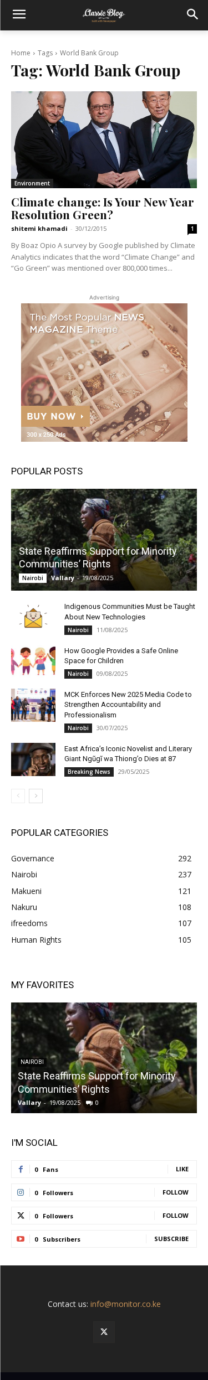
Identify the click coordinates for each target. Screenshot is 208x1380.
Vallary (62, 577)
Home (21, 53)
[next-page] (36, 796)
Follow (176, 1192)
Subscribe (171, 1238)
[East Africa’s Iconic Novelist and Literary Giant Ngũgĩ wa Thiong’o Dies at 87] (33, 759)
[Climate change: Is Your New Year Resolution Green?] (104, 139)
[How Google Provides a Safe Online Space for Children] (33, 661)
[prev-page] (18, 796)
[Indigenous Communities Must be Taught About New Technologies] (33, 617)
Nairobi (32, 578)
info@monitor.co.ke (125, 1304)
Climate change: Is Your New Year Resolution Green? (102, 208)
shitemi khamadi (39, 228)
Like (182, 1169)
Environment (32, 183)
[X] (104, 1332)
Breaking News (89, 772)
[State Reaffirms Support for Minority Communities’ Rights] (104, 540)
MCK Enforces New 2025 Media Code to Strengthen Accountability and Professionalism (128, 704)
